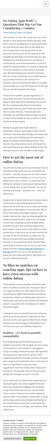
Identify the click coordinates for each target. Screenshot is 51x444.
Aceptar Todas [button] (30, 438)
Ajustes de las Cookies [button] (12, 438)
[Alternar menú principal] (46, 4)
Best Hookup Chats (12, 32)
